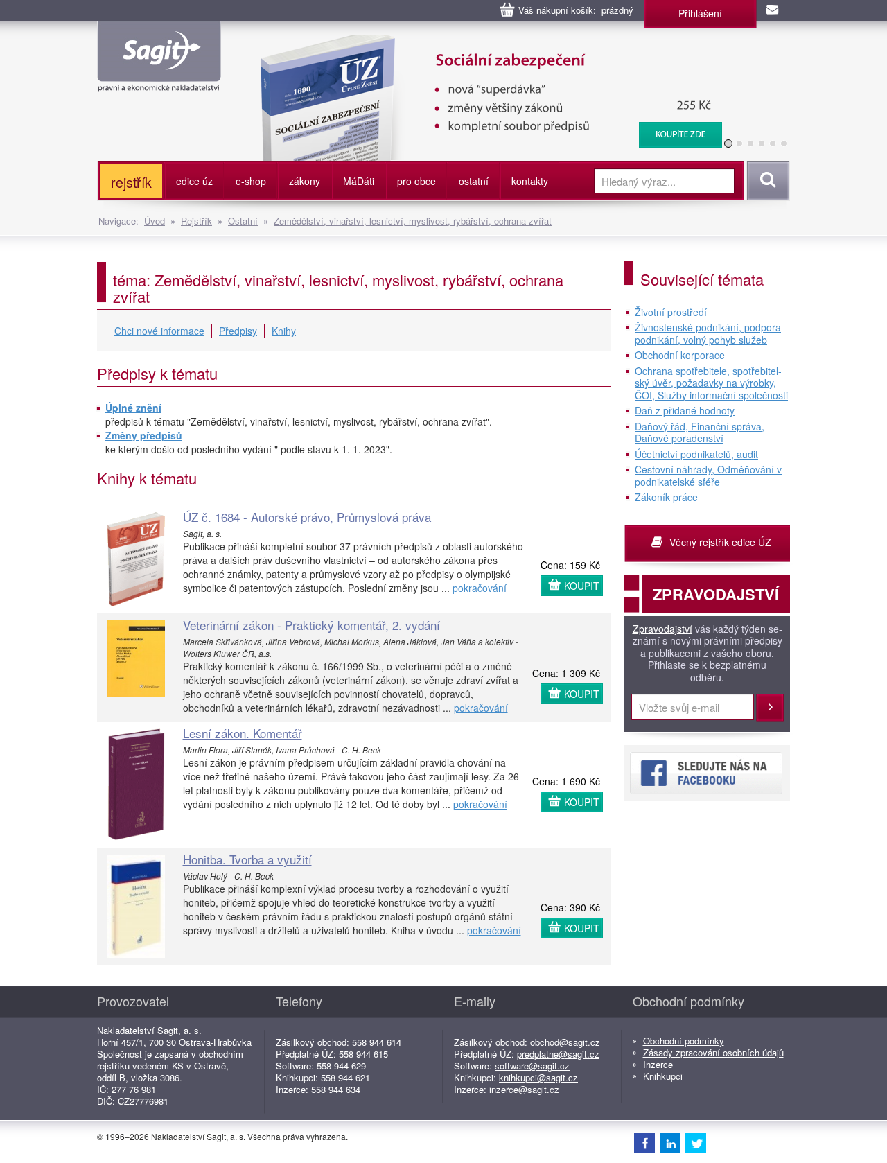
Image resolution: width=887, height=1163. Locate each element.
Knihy (284, 331)
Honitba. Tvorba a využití (247, 859)
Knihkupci (663, 1076)
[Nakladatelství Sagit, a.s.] (159, 80)
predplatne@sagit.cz (558, 1053)
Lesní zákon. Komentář (242, 733)
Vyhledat (766, 181)
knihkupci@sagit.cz (538, 1077)
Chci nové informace (159, 331)
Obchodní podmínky (683, 1040)
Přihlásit (770, 708)
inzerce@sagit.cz (524, 1089)
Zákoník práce (666, 497)
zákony (304, 181)
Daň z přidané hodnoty (685, 411)
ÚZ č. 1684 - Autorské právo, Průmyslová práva (307, 516)
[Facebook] (644, 1142)
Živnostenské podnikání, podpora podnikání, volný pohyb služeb (708, 334)
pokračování (480, 588)
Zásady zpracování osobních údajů (713, 1052)
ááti (358, 181)
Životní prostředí (671, 312)
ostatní (474, 181)
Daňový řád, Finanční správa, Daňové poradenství (699, 433)
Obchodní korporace (680, 355)
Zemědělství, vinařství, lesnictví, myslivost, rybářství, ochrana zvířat (413, 220)
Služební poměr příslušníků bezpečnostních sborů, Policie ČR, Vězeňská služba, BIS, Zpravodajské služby (540, 48)
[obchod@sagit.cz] (773, 10)
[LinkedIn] (670, 1142)
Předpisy (238, 331)
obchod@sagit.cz (565, 1042)
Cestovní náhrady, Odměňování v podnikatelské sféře (708, 476)
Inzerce (658, 1064)
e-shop (251, 181)
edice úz (194, 181)
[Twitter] (695, 1142)
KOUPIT (581, 586)
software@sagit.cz (532, 1065)
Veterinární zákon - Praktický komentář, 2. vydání (311, 624)
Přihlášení (700, 13)
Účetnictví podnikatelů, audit (696, 454)
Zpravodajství (662, 629)
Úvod (154, 220)
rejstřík (131, 182)
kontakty (529, 181)
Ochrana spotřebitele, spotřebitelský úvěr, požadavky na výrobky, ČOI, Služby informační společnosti (711, 383)
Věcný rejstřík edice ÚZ (720, 542)
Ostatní (243, 220)
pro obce (416, 181)
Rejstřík (196, 220)
